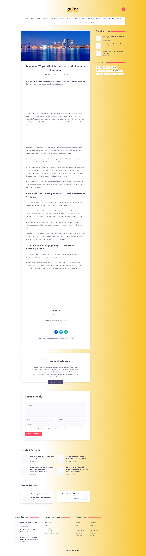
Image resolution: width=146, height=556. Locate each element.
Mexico (114, 74)
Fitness (105, 19)
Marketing (70, 19)
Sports (84, 19)
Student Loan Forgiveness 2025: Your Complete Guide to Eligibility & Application (41, 470)
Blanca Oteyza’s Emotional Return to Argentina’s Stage (29, 538)
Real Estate (64, 23)
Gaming (77, 19)
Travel (119, 19)
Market (100, 74)
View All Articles (55, 382)
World (39, 19)
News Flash (111, 70)
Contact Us (92, 23)
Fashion (72, 23)
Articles (79, 23)
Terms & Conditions (51, 533)
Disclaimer (48, 530)
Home (27, 19)
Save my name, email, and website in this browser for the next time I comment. (49, 429)
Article (107, 74)
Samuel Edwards (60, 361)
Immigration (54, 23)
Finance (45, 19)
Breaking (119, 70)
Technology (53, 19)
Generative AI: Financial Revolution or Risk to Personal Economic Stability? (77, 470)
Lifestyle (112, 19)
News (33, 19)
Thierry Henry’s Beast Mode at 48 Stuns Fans (29, 523)
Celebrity (91, 19)
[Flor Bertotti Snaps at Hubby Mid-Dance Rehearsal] (98, 38)
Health (98, 19)
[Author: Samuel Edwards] (44, 360)
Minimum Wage (62, 320)
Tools (85, 23)
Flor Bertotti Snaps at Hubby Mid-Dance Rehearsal (29, 530)
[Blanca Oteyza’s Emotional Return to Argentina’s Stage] (98, 46)
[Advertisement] (55, 100)
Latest (100, 67)
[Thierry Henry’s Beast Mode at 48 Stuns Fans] (98, 53)
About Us (48, 523)
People (114, 67)
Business (61, 19)
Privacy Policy (50, 528)
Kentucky (54, 320)
